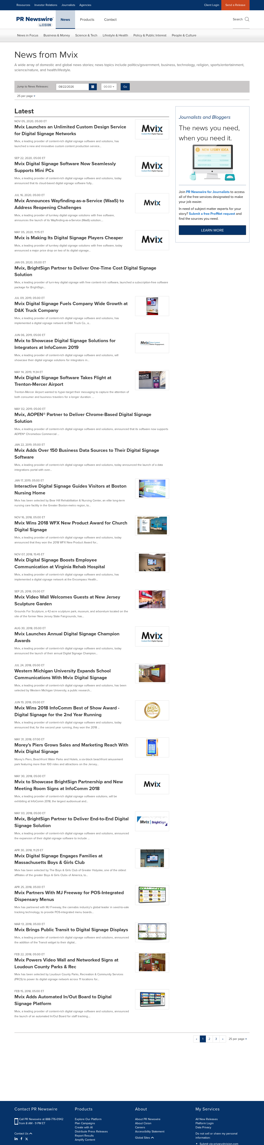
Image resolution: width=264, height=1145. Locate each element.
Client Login (211, 5)
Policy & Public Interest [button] (149, 35)
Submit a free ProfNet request (212, 213)
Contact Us (21, 1134)
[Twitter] (26, 1139)
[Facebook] (21, 1139)
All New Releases (207, 1119)
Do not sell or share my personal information (216, 1135)
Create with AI (84, 1127)
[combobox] (109, 86)
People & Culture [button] (184, 35)
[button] (93, 86)
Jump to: (32, 87)
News (65, 19)
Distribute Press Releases (91, 1131)
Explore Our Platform (88, 1119)
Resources (23, 5)
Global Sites (143, 1138)
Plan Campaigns (85, 1123)
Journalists (68, 5)
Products (87, 19)
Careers (140, 1127)
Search (238, 19)
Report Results (84, 1135)
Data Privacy (203, 1127)
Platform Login (205, 1123)
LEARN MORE (212, 230)
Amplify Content (85, 1140)
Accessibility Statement (149, 1131)
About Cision (143, 1123)
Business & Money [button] (57, 35)
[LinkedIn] (16, 1139)
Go (125, 87)
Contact (110, 19)
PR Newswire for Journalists (208, 191)
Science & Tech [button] (86, 35)
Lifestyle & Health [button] (115, 35)
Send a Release (235, 5)
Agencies (85, 5)
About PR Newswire (147, 1119)
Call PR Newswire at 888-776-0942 (41, 1119)
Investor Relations (45, 5)
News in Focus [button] (27, 35)
